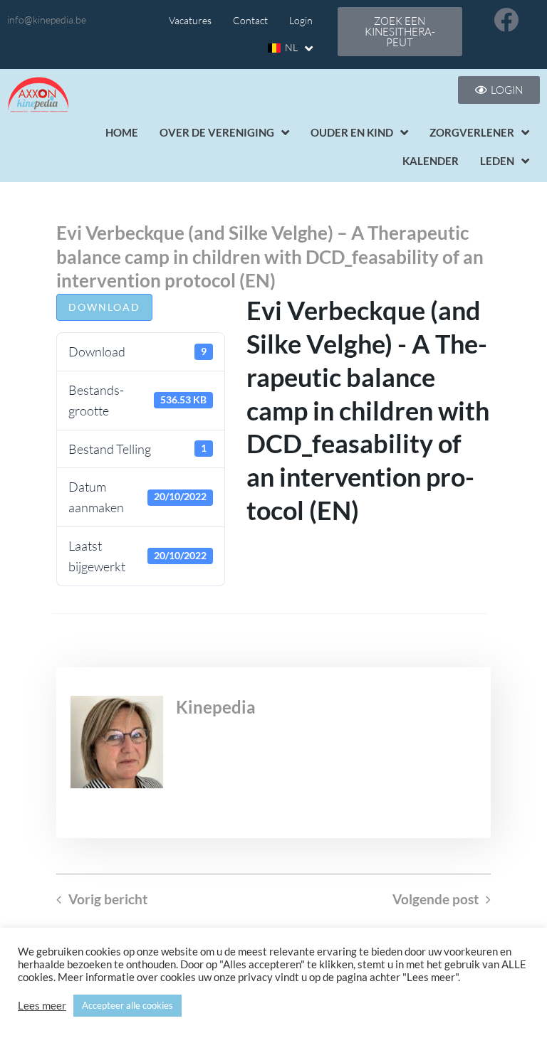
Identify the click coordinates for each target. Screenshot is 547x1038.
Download (104, 307)
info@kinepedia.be (46, 20)
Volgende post (435, 899)
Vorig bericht (107, 899)
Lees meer (42, 1006)
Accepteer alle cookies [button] (127, 1005)
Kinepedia (216, 707)
